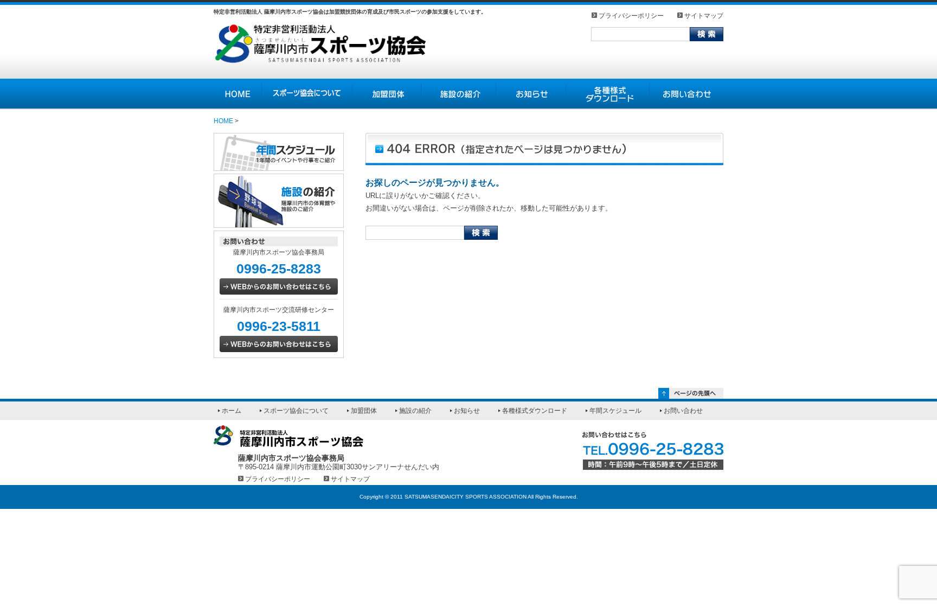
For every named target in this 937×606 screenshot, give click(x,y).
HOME (238, 94)
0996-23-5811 (278, 326)
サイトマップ (703, 15)
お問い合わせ (686, 94)
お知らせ (531, 94)
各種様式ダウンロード (608, 94)
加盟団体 (386, 94)
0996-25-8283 (278, 268)
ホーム (231, 410)
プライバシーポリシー (631, 15)
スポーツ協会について (307, 94)
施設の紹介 (458, 94)
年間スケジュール (615, 410)
